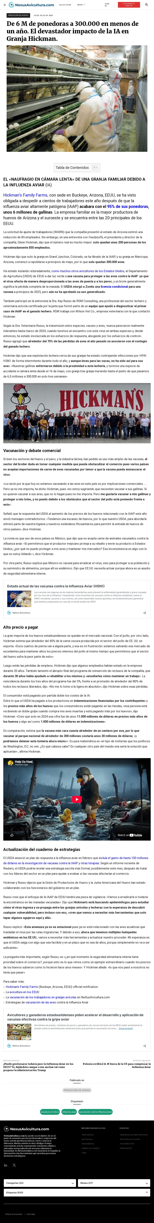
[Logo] (31, 5)
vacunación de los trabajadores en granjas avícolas (43, 997)
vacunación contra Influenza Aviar (95, 1111)
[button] (146, 4)
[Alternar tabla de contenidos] (93, 167)
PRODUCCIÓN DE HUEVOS (18, 15)
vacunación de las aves (41, 1002)
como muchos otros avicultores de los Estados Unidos (87, 271)
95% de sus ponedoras (127, 206)
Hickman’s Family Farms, (25, 195)
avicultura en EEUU (50, 1111)
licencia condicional (114, 286)
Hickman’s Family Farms (22, 987)
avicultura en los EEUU (24, 992)
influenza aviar (69, 1111)
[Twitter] (14, 1165)
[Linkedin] (5, 1165)
